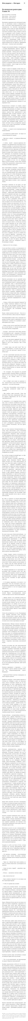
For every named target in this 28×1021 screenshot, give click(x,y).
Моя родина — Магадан (11, 3)
